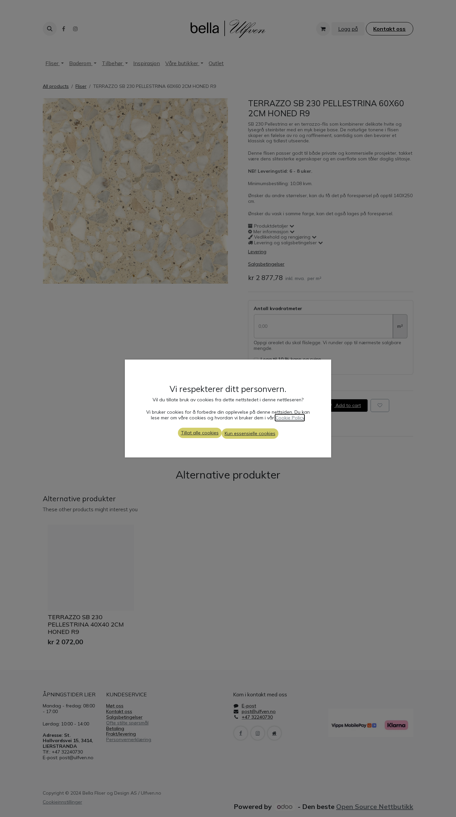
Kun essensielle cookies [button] (250, 433)
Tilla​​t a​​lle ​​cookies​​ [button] (200, 433)
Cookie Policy (289, 418)
